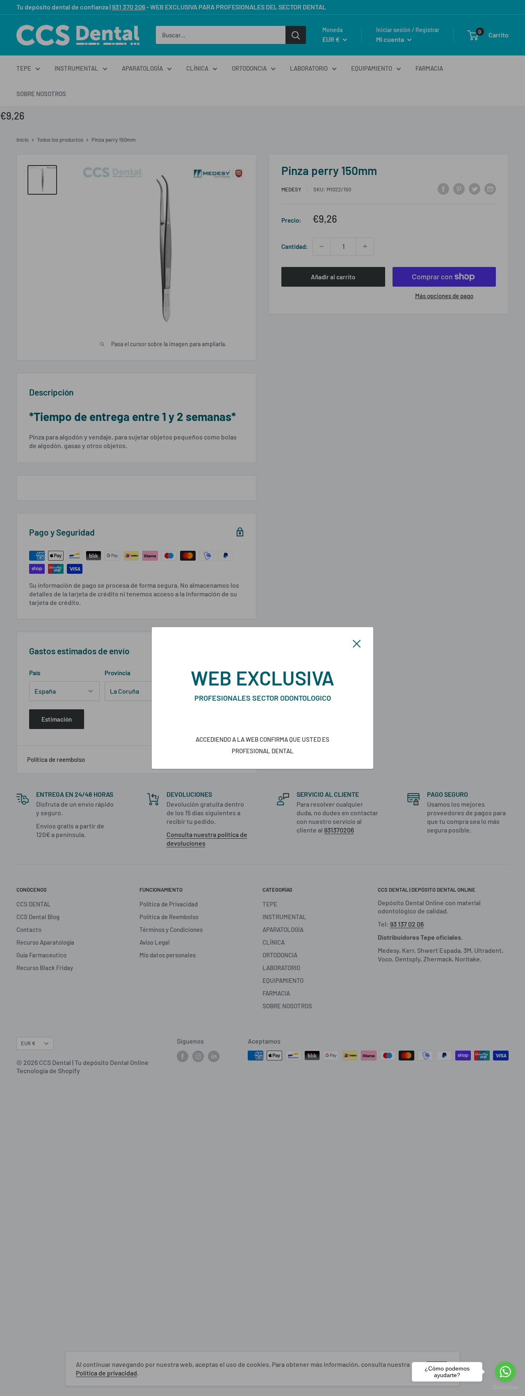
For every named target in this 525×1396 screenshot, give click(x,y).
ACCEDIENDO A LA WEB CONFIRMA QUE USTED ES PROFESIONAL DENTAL (262, 745)
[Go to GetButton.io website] (505, 1387)
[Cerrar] (357, 643)
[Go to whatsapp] (505, 1372)
